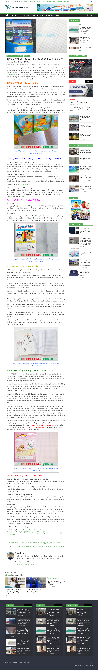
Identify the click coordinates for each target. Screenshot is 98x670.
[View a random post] (91, 15)
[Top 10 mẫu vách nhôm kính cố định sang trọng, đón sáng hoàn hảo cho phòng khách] (41, 608)
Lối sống (26, 15)
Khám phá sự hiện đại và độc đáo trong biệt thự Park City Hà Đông (85, 150)
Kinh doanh (40, 15)
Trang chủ (13, 15)
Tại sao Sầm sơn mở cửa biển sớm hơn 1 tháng (85, 117)
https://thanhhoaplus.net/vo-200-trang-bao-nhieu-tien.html (40, 530)
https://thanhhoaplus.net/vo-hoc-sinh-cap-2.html (32, 531)
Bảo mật (87, 665)
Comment (89, 146)
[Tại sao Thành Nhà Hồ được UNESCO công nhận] (74, 134)
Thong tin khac (54, 64)
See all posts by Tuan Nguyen (25, 564)
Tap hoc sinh (41, 64)
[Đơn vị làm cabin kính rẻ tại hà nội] (74, 157)
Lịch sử (33, 15)
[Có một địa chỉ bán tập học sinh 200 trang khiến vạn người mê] (74, 251)
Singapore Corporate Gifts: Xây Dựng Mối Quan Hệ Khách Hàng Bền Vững (85, 273)
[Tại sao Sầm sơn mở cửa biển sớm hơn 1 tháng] (74, 116)
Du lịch (20, 15)
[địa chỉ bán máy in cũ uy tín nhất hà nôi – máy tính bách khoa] (53, 578)
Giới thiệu (82, 665)
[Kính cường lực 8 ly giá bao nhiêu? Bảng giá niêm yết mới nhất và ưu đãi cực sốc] (41, 628)
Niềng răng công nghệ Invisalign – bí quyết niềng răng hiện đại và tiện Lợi (14, 591)
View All (88, 81)
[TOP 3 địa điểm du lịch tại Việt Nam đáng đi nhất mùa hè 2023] (74, 166)
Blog (57, 15)
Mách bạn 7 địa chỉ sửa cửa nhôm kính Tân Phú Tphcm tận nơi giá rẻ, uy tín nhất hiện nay (85, 40)
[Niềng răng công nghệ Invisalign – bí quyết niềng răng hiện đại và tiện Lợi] (15, 578)
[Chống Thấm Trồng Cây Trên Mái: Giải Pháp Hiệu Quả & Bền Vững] (11, 639)
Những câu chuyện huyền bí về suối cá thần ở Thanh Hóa (85, 126)
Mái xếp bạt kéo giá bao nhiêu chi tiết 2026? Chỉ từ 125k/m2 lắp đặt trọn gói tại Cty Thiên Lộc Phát (24, 621)
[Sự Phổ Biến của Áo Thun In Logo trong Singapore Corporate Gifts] (74, 228)
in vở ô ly (12, 74)
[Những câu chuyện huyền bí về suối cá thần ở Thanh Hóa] (74, 125)
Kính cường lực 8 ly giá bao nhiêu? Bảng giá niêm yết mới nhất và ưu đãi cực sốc (43, 1)
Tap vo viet (47, 64)
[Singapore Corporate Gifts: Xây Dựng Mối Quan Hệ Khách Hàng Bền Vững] (74, 271)
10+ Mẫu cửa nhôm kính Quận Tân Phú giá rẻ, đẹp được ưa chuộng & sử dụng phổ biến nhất (53, 621)
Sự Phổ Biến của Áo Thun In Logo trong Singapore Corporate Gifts (85, 231)
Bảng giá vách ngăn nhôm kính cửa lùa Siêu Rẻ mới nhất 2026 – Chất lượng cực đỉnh (85, 29)
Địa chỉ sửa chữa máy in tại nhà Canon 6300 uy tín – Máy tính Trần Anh (35, 591)
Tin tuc (59, 64)
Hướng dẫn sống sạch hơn (80, 102)
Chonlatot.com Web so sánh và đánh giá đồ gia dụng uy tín (85, 188)
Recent (81, 146)
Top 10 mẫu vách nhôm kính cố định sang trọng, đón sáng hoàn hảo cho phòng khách (53, 611)
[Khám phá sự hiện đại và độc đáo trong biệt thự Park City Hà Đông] (74, 148)
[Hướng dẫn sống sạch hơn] (81, 85)
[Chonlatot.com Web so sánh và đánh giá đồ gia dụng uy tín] (74, 186)
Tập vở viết (20, 56)
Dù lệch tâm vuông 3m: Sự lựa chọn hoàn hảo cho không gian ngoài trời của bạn (33, 543)
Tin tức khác (49, 15)
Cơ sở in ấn (13, 56)
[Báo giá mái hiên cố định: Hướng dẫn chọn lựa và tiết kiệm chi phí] (11, 648)
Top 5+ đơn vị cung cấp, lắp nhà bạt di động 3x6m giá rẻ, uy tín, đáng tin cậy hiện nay (85, 263)
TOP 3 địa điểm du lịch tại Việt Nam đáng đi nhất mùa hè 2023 (85, 168)
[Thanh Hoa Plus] (7, 15)
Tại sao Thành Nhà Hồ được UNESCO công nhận (85, 135)
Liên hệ (91, 665)
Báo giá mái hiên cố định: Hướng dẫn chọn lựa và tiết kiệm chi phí (23, 650)
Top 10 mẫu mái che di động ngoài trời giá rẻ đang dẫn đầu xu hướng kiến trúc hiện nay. (23, 611)
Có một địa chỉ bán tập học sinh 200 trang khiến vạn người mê (85, 253)
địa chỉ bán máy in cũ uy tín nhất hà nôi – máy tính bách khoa (56, 582)
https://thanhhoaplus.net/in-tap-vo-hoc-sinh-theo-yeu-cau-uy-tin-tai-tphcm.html (37, 533)
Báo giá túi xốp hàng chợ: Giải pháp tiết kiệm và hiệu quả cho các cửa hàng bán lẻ (38, 546)
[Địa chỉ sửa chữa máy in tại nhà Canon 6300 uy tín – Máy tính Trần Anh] (36, 578)
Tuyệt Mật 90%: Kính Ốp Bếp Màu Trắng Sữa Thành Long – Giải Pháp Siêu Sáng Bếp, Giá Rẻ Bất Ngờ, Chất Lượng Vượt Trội (85, 242)
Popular (74, 146)
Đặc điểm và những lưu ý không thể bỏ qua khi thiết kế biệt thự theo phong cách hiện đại (85, 178)
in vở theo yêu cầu (28, 184)
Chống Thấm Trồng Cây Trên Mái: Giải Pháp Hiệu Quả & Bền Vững (23, 642)
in (34, 299)
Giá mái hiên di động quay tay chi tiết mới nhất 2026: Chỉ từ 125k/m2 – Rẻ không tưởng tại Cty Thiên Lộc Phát (23, 632)
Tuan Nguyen (22, 64)
